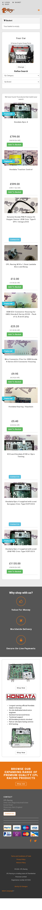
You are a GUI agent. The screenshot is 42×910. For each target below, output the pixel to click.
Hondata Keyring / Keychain (21, 407)
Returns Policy (21, 862)
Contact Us (14, 239)
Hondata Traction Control (21, 169)
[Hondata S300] (21, 673)
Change (21, 67)
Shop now (21, 784)
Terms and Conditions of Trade (21, 856)
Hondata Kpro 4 (21, 122)
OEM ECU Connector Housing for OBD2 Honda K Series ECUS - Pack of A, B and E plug (21, 314)
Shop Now (21, 688)
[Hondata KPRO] (21, 737)
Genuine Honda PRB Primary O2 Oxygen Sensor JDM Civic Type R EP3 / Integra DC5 (21, 219)
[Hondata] (21, 697)
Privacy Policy (21, 859)
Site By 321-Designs (21, 886)
